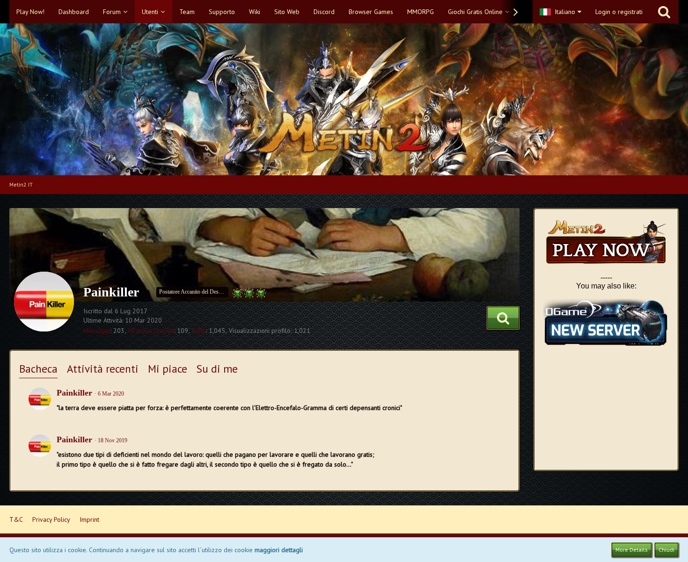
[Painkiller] (40, 399)
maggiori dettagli (279, 550)
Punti (198, 330)
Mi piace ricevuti (151, 330)
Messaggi (96, 330)
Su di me (217, 368)
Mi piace (167, 368)
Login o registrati (619, 11)
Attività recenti (103, 368)
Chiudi (666, 549)
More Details (631, 549)
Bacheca (38, 368)
